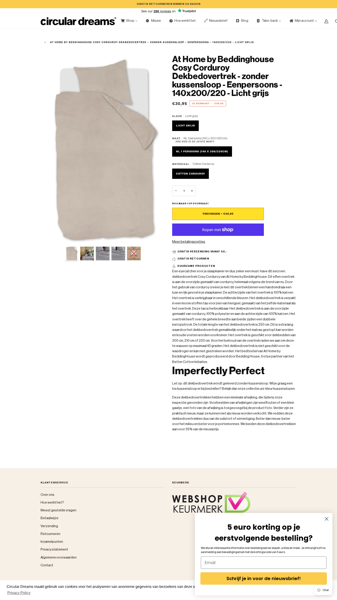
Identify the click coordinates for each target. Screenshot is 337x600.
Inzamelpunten (52, 541)
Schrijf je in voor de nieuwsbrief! (264, 578)
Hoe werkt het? (52, 502)
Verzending (49, 526)
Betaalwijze (49, 518)
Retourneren (50, 534)
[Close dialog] (327, 519)
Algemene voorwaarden (59, 557)
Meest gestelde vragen (58, 510)
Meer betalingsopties (188, 241)
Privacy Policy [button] (18, 593)
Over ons (47, 494)
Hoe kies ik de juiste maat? (195, 141)
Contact (47, 565)
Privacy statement (54, 549)
